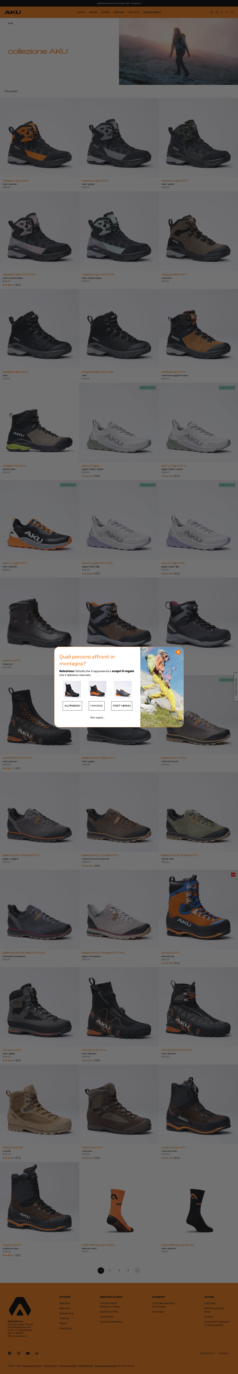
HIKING (97, 705)
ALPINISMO (72, 705)
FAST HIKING (121, 705)
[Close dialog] (178, 652)
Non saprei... (97, 717)
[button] (72, 690)
